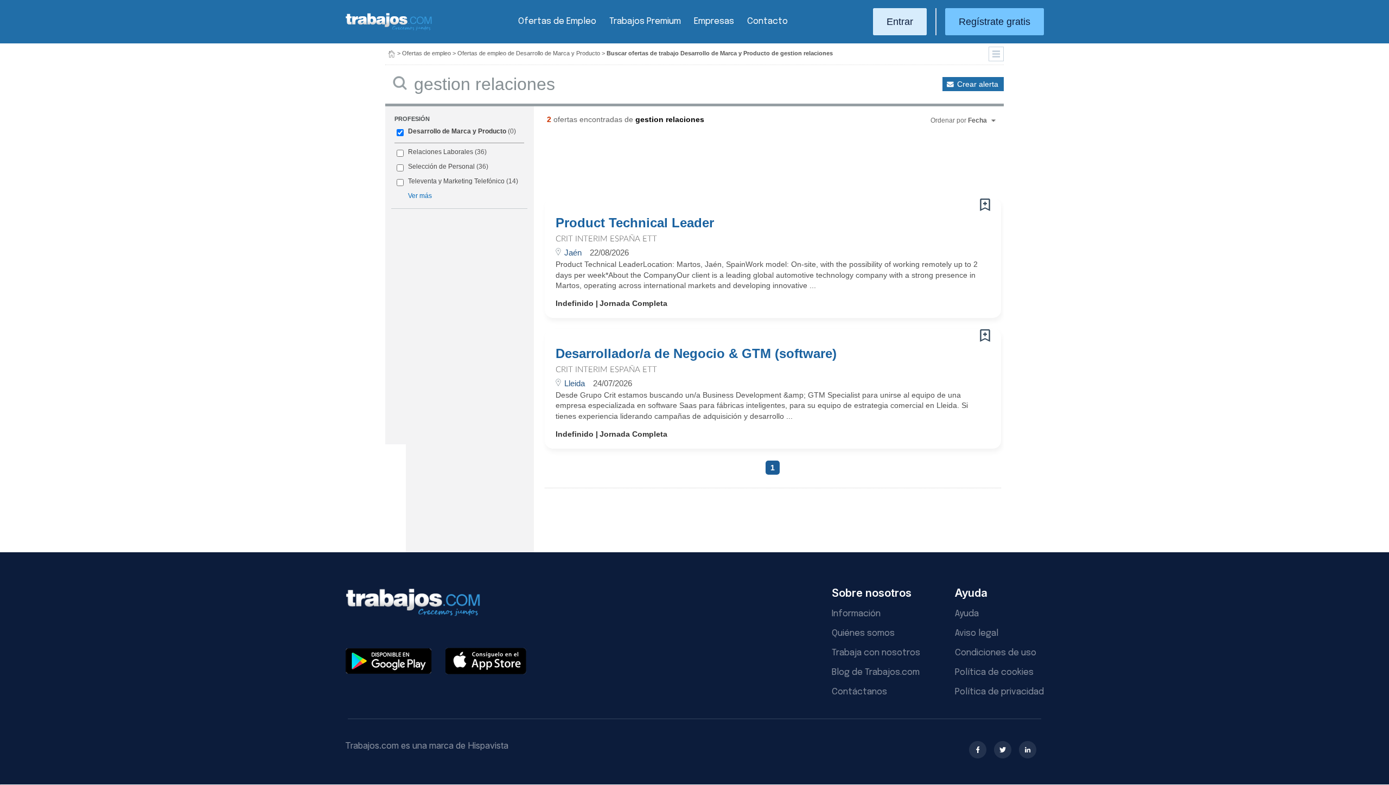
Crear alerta (977, 84)
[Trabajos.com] (389, 29)
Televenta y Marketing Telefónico (456, 181)
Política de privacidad (999, 692)
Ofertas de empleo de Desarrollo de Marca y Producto (528, 53)
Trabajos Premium (645, 21)
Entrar (900, 21)
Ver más (420, 196)
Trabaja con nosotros (876, 653)
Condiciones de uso (995, 653)
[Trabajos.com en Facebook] (977, 749)
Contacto (767, 21)
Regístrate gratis (994, 21)
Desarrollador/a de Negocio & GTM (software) (696, 353)
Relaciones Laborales (440, 152)
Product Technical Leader (635, 222)
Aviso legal (976, 633)
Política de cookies (994, 672)
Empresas (714, 21)
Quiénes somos (863, 633)
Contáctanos (859, 692)
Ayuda (967, 613)
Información (856, 613)
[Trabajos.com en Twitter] (1002, 749)
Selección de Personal (441, 166)
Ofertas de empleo (426, 53)
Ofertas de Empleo (557, 21)
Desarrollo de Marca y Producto (457, 131)
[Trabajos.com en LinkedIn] (1027, 749)
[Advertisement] (750, 165)
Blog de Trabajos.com (876, 672)
